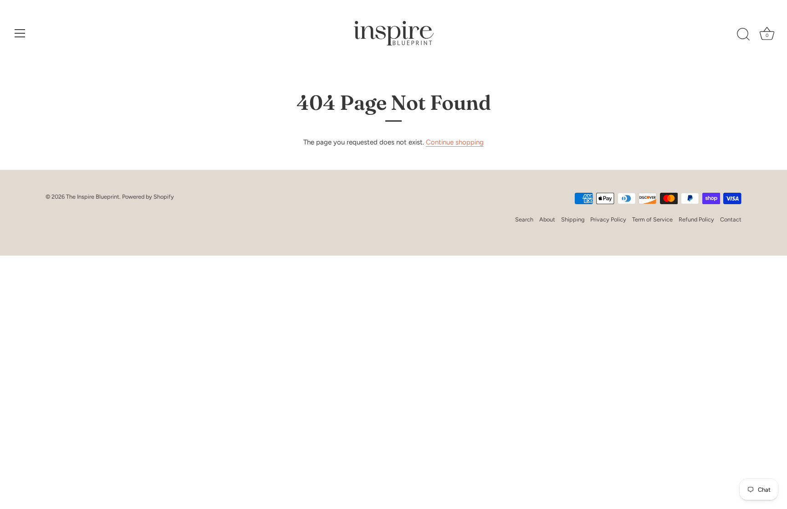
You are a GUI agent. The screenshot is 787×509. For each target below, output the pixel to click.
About (547, 219)
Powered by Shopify (148, 196)
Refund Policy (696, 219)
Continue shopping (455, 142)
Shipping (572, 219)
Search (524, 219)
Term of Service (652, 219)
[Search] (743, 35)
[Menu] (20, 33)
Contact (730, 219)
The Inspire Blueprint (92, 196)
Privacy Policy (608, 219)
